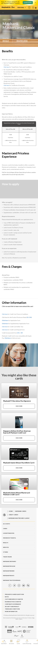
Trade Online (7, 557)
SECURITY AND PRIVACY (12, 606)
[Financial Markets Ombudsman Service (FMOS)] (24, 627)
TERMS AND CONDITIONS (12, 609)
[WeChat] (28, 585)
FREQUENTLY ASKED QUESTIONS (14, 594)
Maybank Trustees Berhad (11, 580)
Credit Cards (13, 514)
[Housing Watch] (16, 636)
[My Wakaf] (22, 636)
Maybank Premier (8, 571)
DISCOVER (19, 406)
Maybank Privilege (9, 566)
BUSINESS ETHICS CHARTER (13, 601)
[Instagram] (19, 585)
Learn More (28, 2)
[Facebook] (9, 585)
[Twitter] (14, 585)
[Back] (3, 12)
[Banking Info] (11, 627)
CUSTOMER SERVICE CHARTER (14, 599)
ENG (18, 333)
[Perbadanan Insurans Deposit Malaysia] (9, 631)
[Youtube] (23, 585)
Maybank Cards (20, 511)
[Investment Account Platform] (27, 631)
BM (30, 317)
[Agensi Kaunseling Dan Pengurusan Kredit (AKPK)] (15, 631)
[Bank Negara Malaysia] (6, 627)
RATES (7, 596)
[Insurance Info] (18, 627)
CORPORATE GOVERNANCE (13, 604)
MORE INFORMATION (11, 611)
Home (11, 511)
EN (27, 317)
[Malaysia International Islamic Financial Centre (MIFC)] (19, 631)
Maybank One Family (9, 561)
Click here (6, 67)
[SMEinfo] (30, 627)
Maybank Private (8, 575)
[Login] (33, 7)
